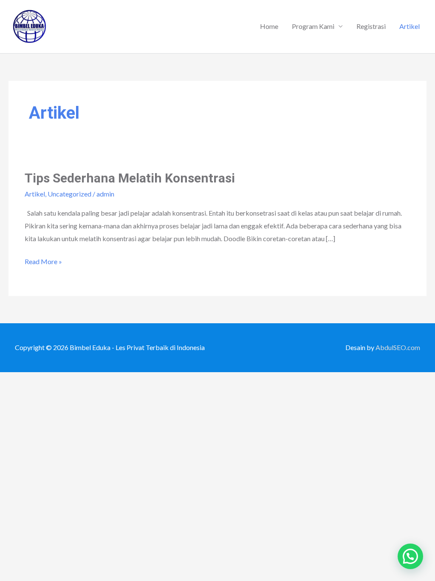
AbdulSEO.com (398, 347)
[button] (410, 556)
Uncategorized (69, 194)
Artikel (409, 26)
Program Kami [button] (313, 26)
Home (269, 26)
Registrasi (371, 26)
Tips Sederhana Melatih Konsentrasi (130, 178)
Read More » (43, 260)
